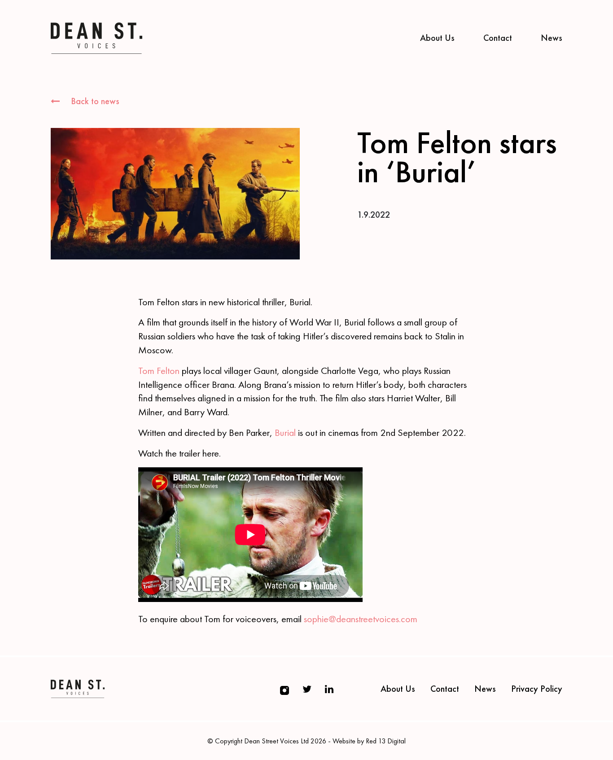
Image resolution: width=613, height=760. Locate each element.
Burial (285, 432)
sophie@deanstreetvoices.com (360, 618)
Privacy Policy (536, 688)
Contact (497, 38)
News (551, 38)
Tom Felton (159, 370)
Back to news (94, 101)
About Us (437, 38)
